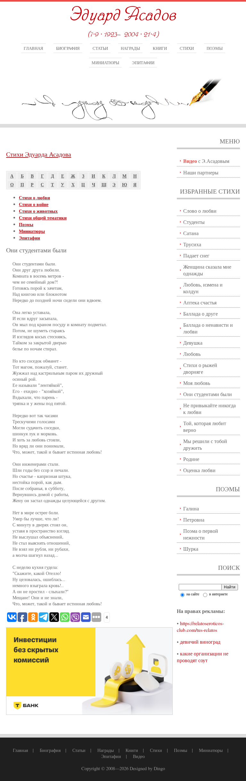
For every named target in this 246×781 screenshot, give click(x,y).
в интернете (218, 593)
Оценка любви (199, 470)
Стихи (187, 48)
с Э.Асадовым (206, 161)
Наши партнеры (200, 172)
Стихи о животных (38, 211)
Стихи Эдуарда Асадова (38, 154)
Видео (139, 756)
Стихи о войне (33, 204)
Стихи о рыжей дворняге (200, 368)
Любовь (192, 353)
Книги (160, 48)
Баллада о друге (200, 313)
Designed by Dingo (147, 768)
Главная (33, 48)
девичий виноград (200, 641)
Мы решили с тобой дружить (205, 444)
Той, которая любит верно (204, 426)
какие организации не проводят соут (202, 656)
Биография (68, 48)
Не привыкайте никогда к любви (209, 408)
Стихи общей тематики (43, 217)
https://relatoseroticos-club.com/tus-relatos (200, 626)
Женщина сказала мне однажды (207, 270)
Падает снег (196, 255)
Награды (130, 48)
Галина (191, 508)
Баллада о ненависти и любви (208, 328)
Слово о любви (200, 210)
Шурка (190, 548)
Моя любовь (196, 382)
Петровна (193, 519)
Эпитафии (143, 62)
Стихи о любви (34, 197)
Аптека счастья (200, 302)
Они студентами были (207, 394)
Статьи (100, 48)
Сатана (191, 233)
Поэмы (215, 48)
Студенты (194, 221)
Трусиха (192, 244)
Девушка (192, 342)
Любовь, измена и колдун (203, 288)
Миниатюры (105, 62)
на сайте (192, 593)
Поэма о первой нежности (200, 534)
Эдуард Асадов (123, 15)
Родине (191, 459)
